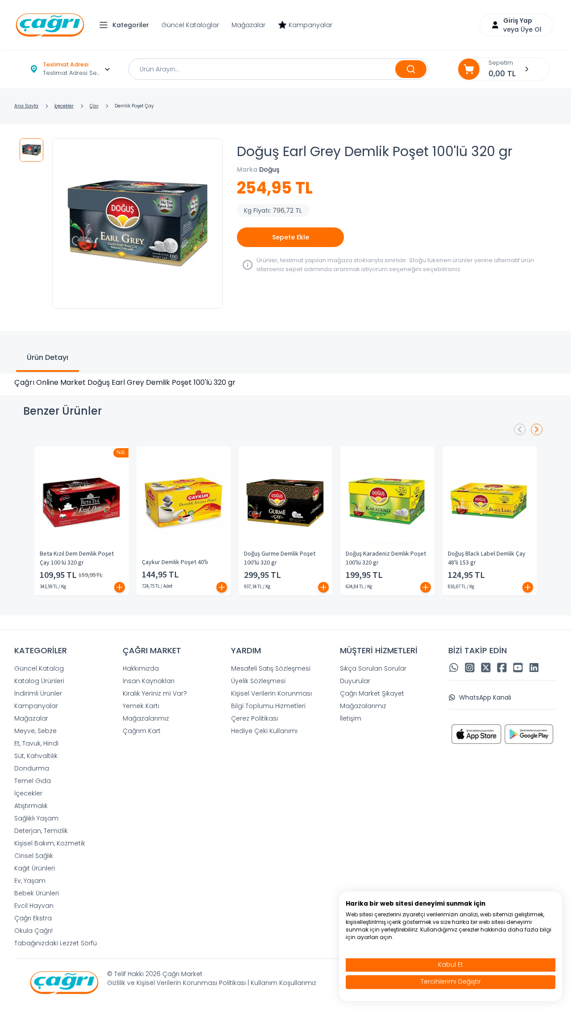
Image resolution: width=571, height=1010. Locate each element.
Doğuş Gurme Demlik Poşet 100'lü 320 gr (279, 558)
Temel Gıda (32, 780)
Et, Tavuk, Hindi (36, 743)
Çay (94, 106)
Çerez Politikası (254, 718)
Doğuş (269, 169)
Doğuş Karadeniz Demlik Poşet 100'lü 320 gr (386, 558)
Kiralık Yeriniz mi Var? (155, 693)
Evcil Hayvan (34, 905)
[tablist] (285, 352)
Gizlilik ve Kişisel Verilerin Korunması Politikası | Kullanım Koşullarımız (211, 982)
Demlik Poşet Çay (134, 106)
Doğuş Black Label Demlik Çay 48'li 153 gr (486, 558)
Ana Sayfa (26, 106)
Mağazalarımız (146, 718)
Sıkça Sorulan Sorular (373, 668)
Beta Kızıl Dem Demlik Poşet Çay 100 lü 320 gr (77, 558)
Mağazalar (248, 25)
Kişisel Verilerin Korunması (271, 693)
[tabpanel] (285, 382)
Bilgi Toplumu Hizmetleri (268, 705)
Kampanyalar (310, 25)
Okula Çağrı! (33, 930)
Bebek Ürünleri (36, 893)
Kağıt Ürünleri (34, 868)
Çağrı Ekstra (33, 918)
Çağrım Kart (142, 730)
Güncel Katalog (39, 668)
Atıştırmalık (31, 805)
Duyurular (355, 680)
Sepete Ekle (290, 237)
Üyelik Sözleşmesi (258, 680)
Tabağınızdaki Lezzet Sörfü (55, 943)
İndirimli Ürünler (38, 693)
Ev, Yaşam (30, 880)
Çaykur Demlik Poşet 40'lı (175, 562)
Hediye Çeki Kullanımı (264, 730)
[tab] (47, 358)
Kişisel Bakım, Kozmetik (49, 843)
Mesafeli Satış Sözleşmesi (270, 668)
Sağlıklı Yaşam (36, 818)
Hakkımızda (141, 668)
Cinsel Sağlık (33, 855)
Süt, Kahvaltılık (36, 755)
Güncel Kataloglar (190, 25)
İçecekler (64, 106)
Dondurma (31, 768)
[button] (126, 25)
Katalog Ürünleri (39, 680)
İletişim (350, 718)
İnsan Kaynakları (148, 680)
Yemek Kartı (141, 705)
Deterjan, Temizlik (41, 830)
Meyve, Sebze (35, 730)
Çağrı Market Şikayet (372, 693)
